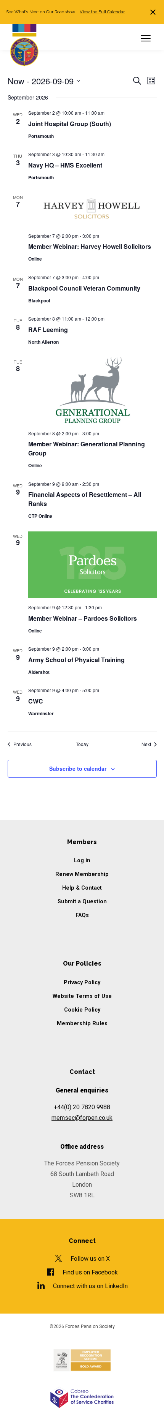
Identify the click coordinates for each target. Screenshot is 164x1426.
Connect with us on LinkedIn (90, 1286)
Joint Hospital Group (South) (69, 123)
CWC (35, 701)
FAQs (82, 915)
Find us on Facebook (90, 1272)
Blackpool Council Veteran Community (84, 288)
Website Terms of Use (82, 996)
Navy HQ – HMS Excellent (65, 165)
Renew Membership (82, 874)
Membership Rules (82, 1023)
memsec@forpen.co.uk (82, 1117)
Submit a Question (82, 901)
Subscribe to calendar (77, 768)
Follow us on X (90, 1258)
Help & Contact (82, 888)
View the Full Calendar (102, 11)
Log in (82, 860)
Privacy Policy (82, 982)
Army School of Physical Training (76, 659)
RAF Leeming (48, 329)
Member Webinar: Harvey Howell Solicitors (90, 246)
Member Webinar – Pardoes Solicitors (82, 618)
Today (82, 744)
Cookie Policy (82, 1010)
